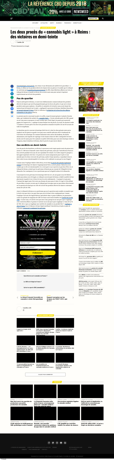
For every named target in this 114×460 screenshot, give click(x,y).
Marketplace (77, 23)
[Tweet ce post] (12, 90)
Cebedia (24, 449)
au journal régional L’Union (25, 110)
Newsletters (93, 18)
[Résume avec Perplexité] (12, 101)
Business (58, 23)
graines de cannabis (90, 214)
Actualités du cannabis (22, 28)
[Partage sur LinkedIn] (12, 94)
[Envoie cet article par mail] (12, 112)
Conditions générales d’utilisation (39, 447)
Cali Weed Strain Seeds (92, 223)
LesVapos (83, 209)
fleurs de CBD (90, 235)
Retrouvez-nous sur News (80, 447)
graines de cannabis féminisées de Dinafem (91, 268)
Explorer (35, 23)
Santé (52, 23)
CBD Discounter (83, 281)
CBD (29, 270)
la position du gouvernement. (36, 90)
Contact (44, 449)
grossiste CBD (91, 256)
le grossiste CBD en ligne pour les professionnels (90, 241)
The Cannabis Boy (34, 449)
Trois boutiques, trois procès (25, 86)
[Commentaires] (12, 116)
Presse (54, 447)
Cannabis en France (48, 28)
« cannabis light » (43, 118)
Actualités (44, 23)
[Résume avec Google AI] (12, 108)
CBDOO (83, 274)
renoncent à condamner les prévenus (34, 208)
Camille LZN (20, 42)
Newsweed (13, 28)
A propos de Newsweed (18, 447)
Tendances (67, 23)
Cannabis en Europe (34, 28)
